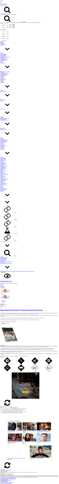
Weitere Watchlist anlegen (4, 257)
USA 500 (1, 76)
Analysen (3, 301)
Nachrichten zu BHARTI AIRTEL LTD (6, 406)
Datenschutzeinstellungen (4, 480)
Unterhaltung (2, 190)
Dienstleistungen (2, 162)
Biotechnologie (2, 160)
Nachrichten (2, 42)
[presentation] (2, 302)
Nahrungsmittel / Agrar (3, 183)
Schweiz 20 (2, 146)
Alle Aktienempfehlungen (4, 59)
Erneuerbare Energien (3, 164)
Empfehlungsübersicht (3, 58)
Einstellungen (2, 260)
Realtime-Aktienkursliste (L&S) (5, 118)
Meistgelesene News (3, 56)
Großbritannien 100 (3, 79)
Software (1, 187)
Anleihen (15, 219)
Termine (1, 62)
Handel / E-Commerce (3, 170)
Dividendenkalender (3, 119)
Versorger (1, 191)
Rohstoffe (15, 233)
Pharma (1, 186)
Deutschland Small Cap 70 (4, 73)
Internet (1, 175)
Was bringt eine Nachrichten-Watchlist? (6, 261)
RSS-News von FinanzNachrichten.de (6, 483)
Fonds (15, 212)
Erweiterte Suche (3, 40)
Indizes (1, 137)
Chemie (1, 161)
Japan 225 (1, 81)
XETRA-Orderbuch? (3, 129)
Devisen (15, 240)
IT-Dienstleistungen (3, 176)
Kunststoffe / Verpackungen (4, 178)
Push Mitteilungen (3, 272)
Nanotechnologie (2, 182)
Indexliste (1, 138)
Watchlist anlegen (2, 262)
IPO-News (2, 61)
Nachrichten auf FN (3, 44)
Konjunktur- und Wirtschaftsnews (5, 57)
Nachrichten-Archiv (5, 479)
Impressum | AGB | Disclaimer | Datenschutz (6, 482)
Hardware (1, 171)
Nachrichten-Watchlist (3, 258)
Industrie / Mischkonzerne (4, 174)
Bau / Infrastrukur (3, 158)
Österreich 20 (2, 147)
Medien (1, 99)
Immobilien (2, 173)
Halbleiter (1, 169)
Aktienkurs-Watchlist (3, 259)
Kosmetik (1, 177)
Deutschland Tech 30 (3, 141)
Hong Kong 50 (2, 82)
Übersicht (1, 128)
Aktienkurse (2, 116)
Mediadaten (9, 480)
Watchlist (15, 255)
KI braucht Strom (2, 345)
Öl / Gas (1, 185)
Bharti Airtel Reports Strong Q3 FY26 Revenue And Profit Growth (21, 310)
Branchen (1, 90)
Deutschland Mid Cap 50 (4, 74)
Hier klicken (2, 356)
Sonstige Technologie (3, 188)
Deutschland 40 (2, 72)
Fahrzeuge (1, 165)
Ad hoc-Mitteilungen (3, 4)
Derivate (15, 226)
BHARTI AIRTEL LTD (4, 471)
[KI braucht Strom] (9, 344)
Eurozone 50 (2, 78)
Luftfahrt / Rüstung (3, 180)
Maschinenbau (2, 181)
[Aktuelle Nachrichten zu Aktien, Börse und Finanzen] (4, 5)
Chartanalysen (2, 60)
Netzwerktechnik (2, 184)
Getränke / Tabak (2, 168)
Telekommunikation (3, 189)
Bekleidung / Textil (3, 159)
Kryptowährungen (3, 241)
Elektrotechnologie (3, 163)
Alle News (2, 45)
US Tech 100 (2, 77)
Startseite (1, 41)
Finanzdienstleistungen (3, 166)
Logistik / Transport (3, 179)
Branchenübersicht (3, 91)
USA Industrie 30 (2, 142)
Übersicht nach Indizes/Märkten (5, 71)
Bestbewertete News (3, 55)
